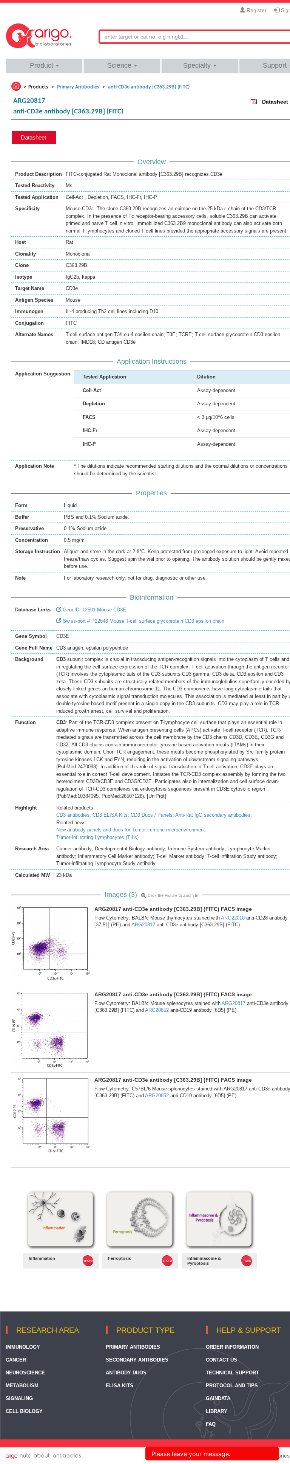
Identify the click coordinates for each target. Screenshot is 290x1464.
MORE (88, 1260)
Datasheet (275, 102)
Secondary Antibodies (137, 1360)
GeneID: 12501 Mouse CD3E (93, 610)
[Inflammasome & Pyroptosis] (219, 1219)
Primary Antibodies (133, 1347)
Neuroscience (25, 1373)
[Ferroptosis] (140, 1219)
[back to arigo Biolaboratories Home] (38, 32)
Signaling (19, 1398)
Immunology (23, 1347)
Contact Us (221, 1360)
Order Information (232, 1347)
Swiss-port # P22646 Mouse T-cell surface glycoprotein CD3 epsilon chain (142, 621)
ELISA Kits (119, 1385)
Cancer (16, 1360)
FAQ (211, 1424)
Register (256, 10)
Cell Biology (24, 1411)
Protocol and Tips (232, 1385)
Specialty (198, 65)
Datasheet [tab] (33, 137)
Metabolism (22, 1385)
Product (42, 65)
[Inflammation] (61, 1219)
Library (216, 1411)
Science (120, 65)
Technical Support (232, 1373)
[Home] (16, 86)
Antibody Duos (126, 1373)
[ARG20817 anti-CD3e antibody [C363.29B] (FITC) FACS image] (51, 944)
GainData (218, 1398)
